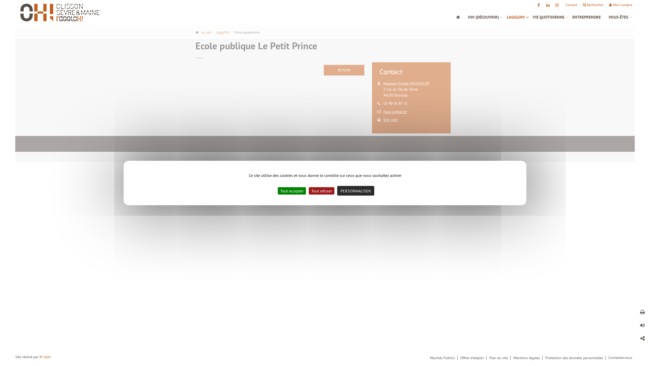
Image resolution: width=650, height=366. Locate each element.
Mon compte (622, 5)
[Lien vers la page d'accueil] (92, 13)
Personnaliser (355, 190)
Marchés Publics (442, 358)
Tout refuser (321, 190)
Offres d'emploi (472, 358)
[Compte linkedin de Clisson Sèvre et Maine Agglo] (548, 5)
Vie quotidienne (548, 17)
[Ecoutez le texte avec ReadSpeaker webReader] (642, 326)
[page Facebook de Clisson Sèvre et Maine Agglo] (538, 5)
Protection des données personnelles (574, 358)
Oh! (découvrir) (483, 17)
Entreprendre (586, 17)
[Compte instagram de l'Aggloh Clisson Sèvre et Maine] (557, 5)
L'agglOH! (516, 17)
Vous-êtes (618, 17)
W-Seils (45, 357)
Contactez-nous (620, 357)
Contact (571, 5)
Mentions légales (526, 358)
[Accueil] (461, 17)
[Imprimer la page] (642, 313)
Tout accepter (291, 190)
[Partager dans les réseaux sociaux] (642, 339)
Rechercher (595, 5)
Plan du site (498, 358)
